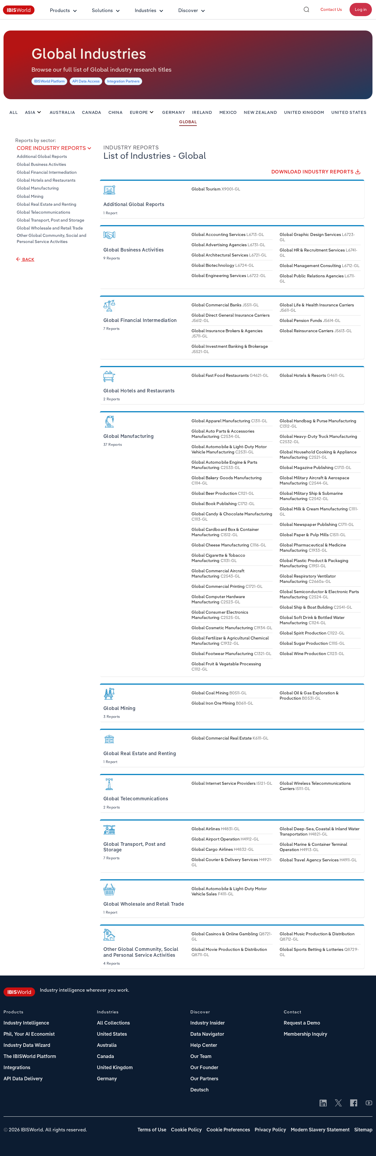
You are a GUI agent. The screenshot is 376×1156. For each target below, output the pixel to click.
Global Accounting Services (228, 234)
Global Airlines (216, 828)
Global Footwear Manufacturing (232, 653)
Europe (139, 113)
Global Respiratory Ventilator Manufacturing (308, 578)
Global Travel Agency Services (318, 860)
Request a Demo (302, 1023)
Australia (62, 113)
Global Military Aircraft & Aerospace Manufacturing (314, 480)
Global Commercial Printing (227, 586)
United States (349, 113)
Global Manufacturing (38, 188)
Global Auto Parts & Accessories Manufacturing (223, 433)
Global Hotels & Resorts (312, 375)
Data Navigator (207, 1034)
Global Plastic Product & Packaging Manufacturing (314, 563)
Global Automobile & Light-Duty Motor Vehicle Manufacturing (229, 449)
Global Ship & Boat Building (316, 607)
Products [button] (60, 10)
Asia (30, 113)
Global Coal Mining (219, 693)
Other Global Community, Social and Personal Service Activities (51, 238)
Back (27, 260)
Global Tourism (216, 189)
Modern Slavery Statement (320, 1130)
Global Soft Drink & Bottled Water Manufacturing (312, 620)
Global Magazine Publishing (315, 467)
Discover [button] (188, 10)
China (115, 113)
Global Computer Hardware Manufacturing (218, 599)
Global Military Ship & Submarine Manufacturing (311, 496)
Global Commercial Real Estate (230, 738)
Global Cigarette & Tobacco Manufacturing (218, 558)
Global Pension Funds (310, 320)
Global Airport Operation (225, 839)
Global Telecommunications (43, 212)
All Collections (113, 1023)
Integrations (17, 1068)
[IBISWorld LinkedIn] (323, 1103)
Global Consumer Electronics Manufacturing (220, 615)
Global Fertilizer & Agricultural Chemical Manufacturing (230, 640)
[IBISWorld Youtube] (368, 1103)
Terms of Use (151, 1130)
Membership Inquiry (305, 1034)
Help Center (203, 1045)
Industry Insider (207, 1023)
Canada (91, 113)
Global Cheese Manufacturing (229, 545)
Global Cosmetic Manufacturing (232, 627)
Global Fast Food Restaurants (230, 375)
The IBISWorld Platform (30, 1056)
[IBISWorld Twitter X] (338, 1103)
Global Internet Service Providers (232, 783)
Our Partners (204, 1079)
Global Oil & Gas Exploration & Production (309, 695)
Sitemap (363, 1130)
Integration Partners (123, 81)
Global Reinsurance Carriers (316, 330)
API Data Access (86, 81)
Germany (173, 113)
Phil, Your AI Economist (29, 1034)
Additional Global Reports (42, 156)
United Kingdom (304, 113)
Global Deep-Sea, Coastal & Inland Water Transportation (320, 831)
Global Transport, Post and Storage (50, 220)
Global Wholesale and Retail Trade (50, 228)
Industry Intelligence (26, 1023)
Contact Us (331, 9)
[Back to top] (362, 1142)
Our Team (201, 1056)
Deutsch (199, 1090)
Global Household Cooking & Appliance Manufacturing (318, 454)
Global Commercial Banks (225, 305)
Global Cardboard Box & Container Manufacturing (225, 532)
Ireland (202, 113)
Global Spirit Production (312, 633)
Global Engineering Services (229, 275)
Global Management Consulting (320, 265)
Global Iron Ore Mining (222, 703)
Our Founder (204, 1068)
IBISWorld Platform (49, 81)
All (13, 113)
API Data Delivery (23, 1079)
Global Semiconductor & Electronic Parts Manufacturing (319, 594)
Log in (361, 9)
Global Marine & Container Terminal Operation (313, 847)
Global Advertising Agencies (228, 244)
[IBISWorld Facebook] (353, 1103)
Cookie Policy (186, 1130)
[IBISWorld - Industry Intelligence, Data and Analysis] (19, 13)
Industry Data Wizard (27, 1045)
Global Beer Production (223, 493)
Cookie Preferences (228, 1130)
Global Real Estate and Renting (46, 204)
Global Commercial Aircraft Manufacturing (218, 573)
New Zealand (260, 113)
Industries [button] (145, 10)
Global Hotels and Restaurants (46, 180)
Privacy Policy (270, 1130)
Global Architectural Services (229, 255)
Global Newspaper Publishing (317, 524)
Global (188, 122)
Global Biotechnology (223, 265)
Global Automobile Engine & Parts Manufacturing (224, 465)
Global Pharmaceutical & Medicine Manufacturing (313, 547)
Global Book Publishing (223, 503)
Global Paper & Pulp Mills (313, 534)
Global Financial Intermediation (47, 172)
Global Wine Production (312, 653)
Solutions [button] (102, 10)
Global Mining (30, 196)
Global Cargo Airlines (223, 849)
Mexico (228, 113)
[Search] (306, 9)
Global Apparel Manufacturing (230, 420)
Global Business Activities (41, 164)
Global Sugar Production (312, 643)
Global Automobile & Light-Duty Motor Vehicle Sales (229, 891)
